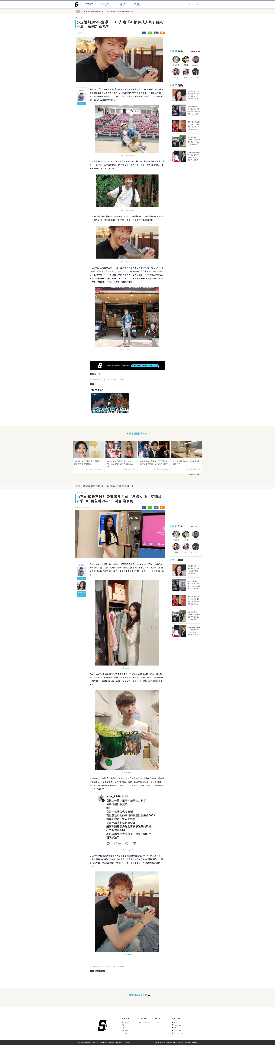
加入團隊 (127, 1042)
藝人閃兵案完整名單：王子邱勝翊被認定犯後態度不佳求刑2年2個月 (154, 462)
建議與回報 (103, 1042)
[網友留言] (162, 33)
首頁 (77, 18)
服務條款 (111, 1042)
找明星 (157, 1022)
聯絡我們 (88, 1042)
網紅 (82, 18)
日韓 (123, 1028)
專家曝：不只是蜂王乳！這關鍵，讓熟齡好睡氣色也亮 (88, 462)
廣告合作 (95, 1042)
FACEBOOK (178, 1025)
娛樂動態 (83, 492)
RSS (175, 1022)
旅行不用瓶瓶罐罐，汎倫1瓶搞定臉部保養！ (186, 462)
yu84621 (129, 772)
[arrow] (77, 4)
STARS (137, 4)
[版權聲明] (121, 379)
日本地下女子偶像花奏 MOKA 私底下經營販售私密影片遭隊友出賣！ (120, 464)
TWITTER (177, 1028)
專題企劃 (125, 1030)
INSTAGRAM (178, 1033)
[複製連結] (156, 33)
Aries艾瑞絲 (100, 971)
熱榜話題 (125, 1033)
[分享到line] (150, 33)
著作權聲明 (119, 1042)
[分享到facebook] (144, 33)
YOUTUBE (177, 1030)
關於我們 (81, 1042)
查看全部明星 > (195, 52)
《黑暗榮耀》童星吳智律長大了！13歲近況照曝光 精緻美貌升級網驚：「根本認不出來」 (109, 11)
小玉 (92, 384)
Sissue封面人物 (144, 1022)
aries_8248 (129, 668)
